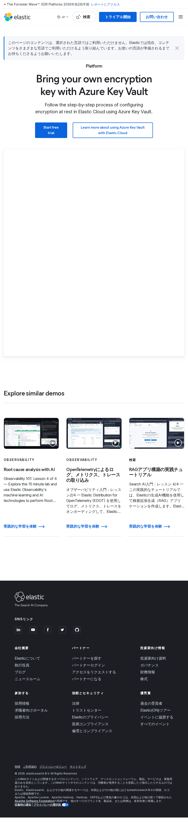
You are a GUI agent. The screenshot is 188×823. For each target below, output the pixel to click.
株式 (144, 679)
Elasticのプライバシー (90, 717)
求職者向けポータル (31, 710)
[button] (177, 48)
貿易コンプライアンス (90, 724)
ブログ (20, 672)
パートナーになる (86, 679)
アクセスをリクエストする (94, 672)
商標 (17, 766)
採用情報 (22, 703)
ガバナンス (149, 665)
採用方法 (22, 717)
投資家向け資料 (153, 658)
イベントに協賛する (156, 717)
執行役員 (22, 665)
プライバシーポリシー (53, 766)
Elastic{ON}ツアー (155, 710)
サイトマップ (78, 766)
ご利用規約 (30, 766)
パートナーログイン (88, 665)
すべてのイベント (155, 724)
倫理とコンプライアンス (92, 730)
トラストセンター (86, 710)
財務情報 (147, 672)
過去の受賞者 (151, 703)
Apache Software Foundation (34, 801)
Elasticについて (27, 658)
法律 (75, 703)
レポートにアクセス (105, 4)
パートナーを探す (86, 658)
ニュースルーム (27, 679)
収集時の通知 (23, 804)
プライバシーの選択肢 (47, 804)
